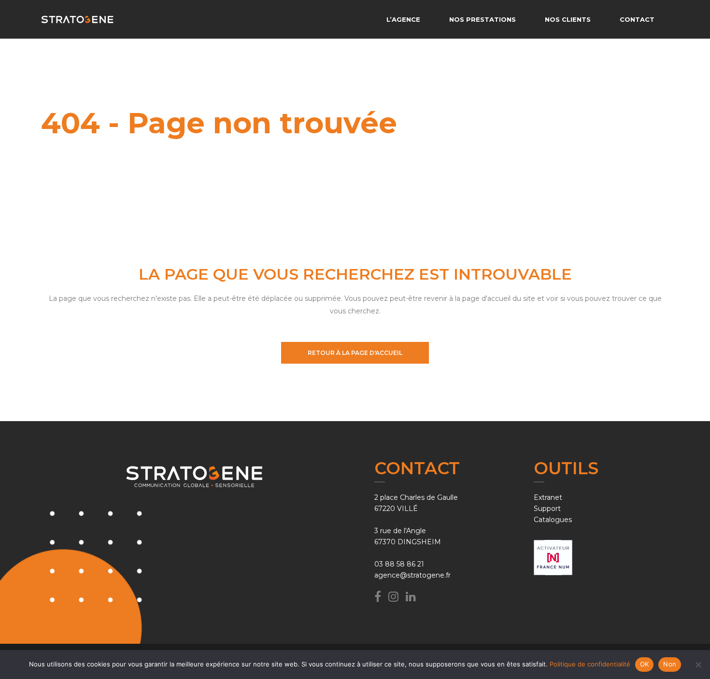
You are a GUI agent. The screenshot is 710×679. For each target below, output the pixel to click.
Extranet (548, 497)
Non (669, 664)
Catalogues (553, 519)
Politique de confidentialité (590, 664)
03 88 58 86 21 (399, 564)
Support (547, 508)
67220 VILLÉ (396, 508)
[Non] (698, 664)
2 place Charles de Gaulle (416, 497)
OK (644, 664)
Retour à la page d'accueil (355, 352)
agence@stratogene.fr (412, 575)
